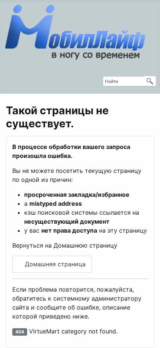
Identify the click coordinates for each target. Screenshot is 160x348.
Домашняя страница (54, 264)
